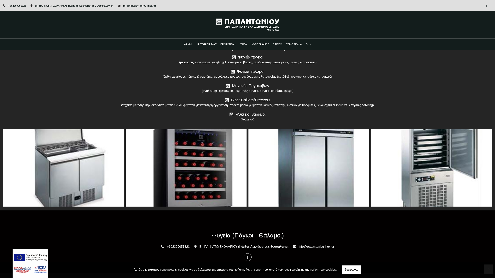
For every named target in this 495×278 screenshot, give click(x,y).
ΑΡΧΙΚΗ (188, 44)
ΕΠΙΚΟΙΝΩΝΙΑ (294, 44)
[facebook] (486, 5)
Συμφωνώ (351, 269)
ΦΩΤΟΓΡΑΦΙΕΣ (260, 44)
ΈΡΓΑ (243, 44)
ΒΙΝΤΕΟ (277, 44)
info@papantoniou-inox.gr (139, 5)
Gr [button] (307, 44)
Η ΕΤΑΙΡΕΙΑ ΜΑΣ (207, 44)
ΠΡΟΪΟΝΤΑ (227, 44)
